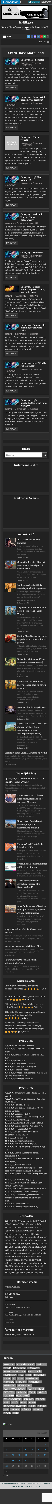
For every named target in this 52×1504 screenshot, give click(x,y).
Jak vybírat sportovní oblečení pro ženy (24, 1273)
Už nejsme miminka (24, 1141)
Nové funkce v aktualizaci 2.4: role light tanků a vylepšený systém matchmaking (32, 909)
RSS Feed (9, 1297)
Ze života (7, 1413)
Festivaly (7, 1368)
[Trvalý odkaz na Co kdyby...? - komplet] (12, 62)
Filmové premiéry (35, 1371)
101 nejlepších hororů (25, 1364)
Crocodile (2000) (22, 1114)
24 (6, 1466)
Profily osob (9, 1392)
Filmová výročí (33, 1368)
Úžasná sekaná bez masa (26, 1192)
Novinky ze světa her (36, 1388)
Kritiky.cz (26, 22)
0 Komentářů (27, 65)
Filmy (21, 1375)
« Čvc (5, 1476)
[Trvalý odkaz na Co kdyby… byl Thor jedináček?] (12, 179)
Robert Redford (22, 1105)
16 (45, 1455)
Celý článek (12, 87)
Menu (9, 36)
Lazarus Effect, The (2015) (26, 1207)
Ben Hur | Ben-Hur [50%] (26, 1144)
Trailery (32, 1406)
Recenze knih (9, 1395)
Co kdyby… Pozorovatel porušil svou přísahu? (33, 98)
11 (13, 1455)
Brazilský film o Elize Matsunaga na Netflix (26, 753)
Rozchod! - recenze (24, 1079)
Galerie (28, 1375)
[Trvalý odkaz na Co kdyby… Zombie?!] (12, 254)
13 (26, 1455)
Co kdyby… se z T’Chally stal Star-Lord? (33, 364)
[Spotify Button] (44, 36)
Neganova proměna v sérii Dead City (23, 946)
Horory (7, 1378)
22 (38, 1460)
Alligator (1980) (22, 1120)
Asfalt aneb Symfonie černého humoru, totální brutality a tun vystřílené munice (24, 1198)
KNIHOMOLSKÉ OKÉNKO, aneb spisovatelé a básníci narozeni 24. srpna (30, 798)
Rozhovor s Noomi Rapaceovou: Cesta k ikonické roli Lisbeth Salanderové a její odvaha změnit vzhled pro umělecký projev (24, 1026)
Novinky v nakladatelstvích (14, 1388)
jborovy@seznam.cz (24, 1334)
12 (19, 1455)
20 (26, 1460)
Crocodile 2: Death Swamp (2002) (30, 1117)
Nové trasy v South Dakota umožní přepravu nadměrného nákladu (30, 824)
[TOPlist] (7, 1424)
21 (32, 1460)
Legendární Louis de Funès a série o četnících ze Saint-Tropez (31, 610)
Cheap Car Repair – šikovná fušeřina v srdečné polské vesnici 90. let (31, 565)
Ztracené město (23, 1070)
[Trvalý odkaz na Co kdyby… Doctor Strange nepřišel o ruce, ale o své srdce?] (12, 289)
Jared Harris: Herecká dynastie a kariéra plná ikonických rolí (28, 883)
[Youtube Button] (41, 36)
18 (13, 1460)
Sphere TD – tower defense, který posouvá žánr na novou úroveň (31, 684)
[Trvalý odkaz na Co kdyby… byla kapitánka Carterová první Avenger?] (12, 402)
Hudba (20, 1378)
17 (7, 1460)
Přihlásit (8, 1287)
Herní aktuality (39, 1375)
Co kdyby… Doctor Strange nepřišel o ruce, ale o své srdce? (33, 289)
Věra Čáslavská (22, 1204)
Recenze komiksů (22, 1395)
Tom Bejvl (24, 63)
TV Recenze (42, 1406)
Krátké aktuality (35, 1381)
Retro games (29, 1399)
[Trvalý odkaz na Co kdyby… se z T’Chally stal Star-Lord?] (12, 365)
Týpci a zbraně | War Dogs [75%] (29, 1126)
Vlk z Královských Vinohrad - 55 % (30, 1189)
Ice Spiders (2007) (23, 1129)
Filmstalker (31, 1224)
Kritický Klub (21, 1381)
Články (15, 1413)
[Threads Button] (35, 36)
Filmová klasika (19, 1368)
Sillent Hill (20, 1061)
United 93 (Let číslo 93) (26, 1067)
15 (38, 1455)
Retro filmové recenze (12, 1399)
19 (19, 1460)
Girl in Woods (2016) (24, 1180)
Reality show (21, 1392)
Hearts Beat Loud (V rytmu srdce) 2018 (24, 1244)
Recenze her (42, 1392)
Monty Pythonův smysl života (31, 707)
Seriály (6, 1402)
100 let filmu (9, 1364)
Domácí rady (41, 1364)
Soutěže (15, 1402)
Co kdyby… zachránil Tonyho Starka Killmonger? (31, 217)
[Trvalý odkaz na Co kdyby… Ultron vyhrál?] (12, 143)
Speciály (23, 1402)
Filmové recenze (10, 1375)
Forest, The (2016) (23, 1165)
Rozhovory (40, 1399)
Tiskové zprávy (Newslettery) (15, 1406)
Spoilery (32, 1402)
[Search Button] (48, 36)
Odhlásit (16, 1287)
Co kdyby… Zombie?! (32, 252)
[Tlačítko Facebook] (32, 36)
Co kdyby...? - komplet (32, 59)
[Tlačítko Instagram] (38, 36)
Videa (6, 1409)
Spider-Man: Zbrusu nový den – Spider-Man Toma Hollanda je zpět (32, 639)
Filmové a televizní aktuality (15, 1371)
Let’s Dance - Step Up (25, 1064)
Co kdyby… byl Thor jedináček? (31, 178)
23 (45, 1460)
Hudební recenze (32, 1378)
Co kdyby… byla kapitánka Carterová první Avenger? (34, 403)
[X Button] (28, 36)
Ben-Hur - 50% (21, 1138)
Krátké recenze (9, 1385)
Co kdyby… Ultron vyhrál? (30, 138)
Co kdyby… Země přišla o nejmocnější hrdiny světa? (33, 328)
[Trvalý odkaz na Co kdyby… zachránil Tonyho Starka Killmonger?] (12, 216)
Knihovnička (9, 1381)
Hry (14, 1378)
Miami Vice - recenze (24, 1046)
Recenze (32, 1392)
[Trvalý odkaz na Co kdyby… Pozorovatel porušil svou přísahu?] (12, 99)
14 (32, 1455)
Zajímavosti (15, 1409)
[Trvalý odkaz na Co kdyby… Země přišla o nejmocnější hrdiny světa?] (12, 327)
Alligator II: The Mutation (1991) (29, 1123)
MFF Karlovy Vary (24, 1385)
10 (7, 1455)
